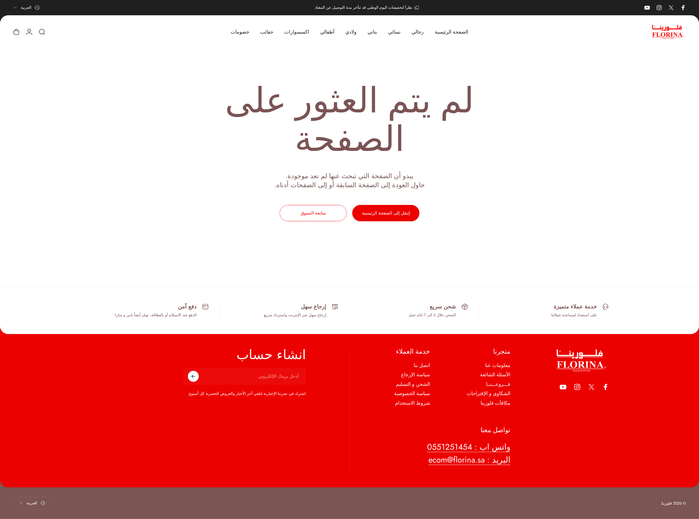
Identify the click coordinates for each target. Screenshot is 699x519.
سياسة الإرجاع (415, 375)
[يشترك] (193, 376)
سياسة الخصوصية (412, 393)
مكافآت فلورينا (495, 403)
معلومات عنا (497, 365)
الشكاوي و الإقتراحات (488, 393)
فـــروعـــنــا (498, 384)
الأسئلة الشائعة (495, 375)
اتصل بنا (422, 365)
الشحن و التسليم (413, 384)
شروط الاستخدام (412, 403)
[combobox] (26, 7)
